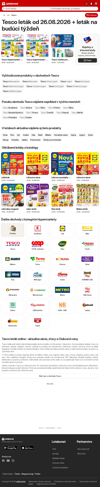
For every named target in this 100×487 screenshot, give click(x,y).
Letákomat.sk (20, 481)
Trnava (32, 112)
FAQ (54, 449)
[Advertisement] (50, 403)
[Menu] (96, 4)
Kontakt (55, 453)
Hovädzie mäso (61, 135)
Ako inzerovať (83, 449)
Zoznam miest (58, 463)
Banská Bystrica (13, 112)
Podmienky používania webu (65, 481)
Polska (37, 474)
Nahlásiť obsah (58, 458)
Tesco (11, 81)
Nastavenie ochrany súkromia (40, 481)
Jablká (24, 140)
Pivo (12, 135)
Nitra (40, 108)
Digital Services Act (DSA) (46, 484)
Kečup (5, 140)
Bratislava (10, 108)
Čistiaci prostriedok (52, 140)
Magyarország (27, 474)
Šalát (40, 135)
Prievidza (10, 117)
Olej (33, 135)
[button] (91, 4)
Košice (26, 108)
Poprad (62, 112)
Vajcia (73, 135)
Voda (5, 135)
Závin (90, 135)
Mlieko (48, 135)
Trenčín (47, 112)
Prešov (54, 108)
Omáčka (15, 140)
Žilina (68, 108)
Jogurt (82, 135)
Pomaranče (35, 140)
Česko (17, 474)
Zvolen (26, 117)
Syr (18, 135)
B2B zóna (81, 453)
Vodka (26, 135)
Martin (77, 112)
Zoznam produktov (60, 467)
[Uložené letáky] (86, 4)
